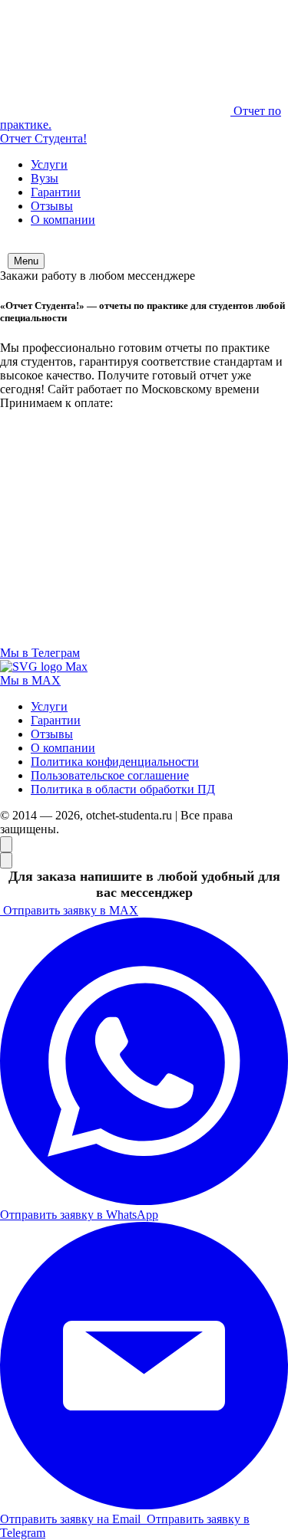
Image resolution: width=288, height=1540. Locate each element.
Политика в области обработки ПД (123, 789)
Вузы (44, 178)
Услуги (49, 164)
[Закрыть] (6, 860)
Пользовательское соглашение (110, 775)
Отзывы (52, 205)
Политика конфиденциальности (115, 761)
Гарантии (56, 192)
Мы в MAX (30, 680)
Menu (26, 261)
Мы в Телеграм (40, 652)
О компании (63, 219)
